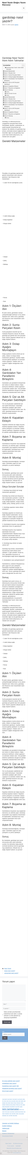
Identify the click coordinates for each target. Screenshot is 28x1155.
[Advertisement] (14, 42)
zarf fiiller (10, 1115)
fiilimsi (15, 1102)
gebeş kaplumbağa (6, 1106)
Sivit (24, 1111)
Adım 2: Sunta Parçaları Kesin (12, 75)
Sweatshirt (7, 1113)
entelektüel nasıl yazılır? (9, 1083)
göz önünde (12, 1106)
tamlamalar (4, 1115)
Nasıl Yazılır (7, 968)
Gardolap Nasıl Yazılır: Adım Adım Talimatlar (15, 68)
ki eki (20, 1109)
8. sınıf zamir (19, 1099)
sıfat (10, 1113)
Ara (3, 1031)
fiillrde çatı (18, 1104)
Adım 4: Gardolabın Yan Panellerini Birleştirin (13, 79)
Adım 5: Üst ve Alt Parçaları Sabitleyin (11, 83)
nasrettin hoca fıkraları (19, 1111)
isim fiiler (17, 1106)
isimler (21, 1106)
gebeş (24, 1104)
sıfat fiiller (13, 1113)
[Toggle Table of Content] (22, 65)
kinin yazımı (7, 1111)
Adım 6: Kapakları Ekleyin (11, 86)
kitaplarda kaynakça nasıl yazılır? (12, 1088)
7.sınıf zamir (14, 1099)
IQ (15, 1106)
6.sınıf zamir (9, 1099)
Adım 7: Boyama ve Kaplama (12, 88)
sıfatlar (17, 1113)
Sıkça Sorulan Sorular (11, 93)
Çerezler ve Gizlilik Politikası (10, 1123)
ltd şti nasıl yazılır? (7, 1091)
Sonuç (7, 91)
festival (12, 1102)
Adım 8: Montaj (8, 90)
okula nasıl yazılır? (9, 971)
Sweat (3, 1113)
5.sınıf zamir (4, 1099)
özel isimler (15, 1115)
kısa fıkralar (12, 1111)
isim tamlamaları (10, 1109)
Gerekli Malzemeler (9, 71)
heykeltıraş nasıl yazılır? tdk (10, 1086)
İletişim (4, 1131)
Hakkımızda (5, 1128)
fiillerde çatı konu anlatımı (11, 1104)
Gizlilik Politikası (7, 1126)
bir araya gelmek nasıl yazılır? (11, 1081)
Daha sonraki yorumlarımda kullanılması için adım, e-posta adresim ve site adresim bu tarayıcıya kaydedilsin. (13, 1014)
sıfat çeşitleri (21, 1113)
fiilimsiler (18, 1102)
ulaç (7, 1115)
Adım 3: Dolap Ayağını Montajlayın (13, 77)
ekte (7, 1102)
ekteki (9, 1102)
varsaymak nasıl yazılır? (11, 973)
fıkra (21, 1104)
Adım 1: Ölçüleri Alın (9, 73)
